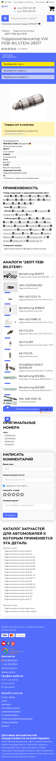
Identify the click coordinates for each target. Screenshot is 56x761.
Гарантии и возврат (11, 711)
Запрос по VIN (8, 672)
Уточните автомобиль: (9, 55)
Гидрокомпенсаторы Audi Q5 (18, 593)
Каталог (5, 726)
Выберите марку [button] (15, 70)
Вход (51, 2)
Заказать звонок (9, 668)
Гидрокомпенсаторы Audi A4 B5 (19, 557)
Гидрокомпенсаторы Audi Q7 (18, 596)
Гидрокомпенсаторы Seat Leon (19, 608)
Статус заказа (8, 697)
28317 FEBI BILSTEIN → (14, 134)
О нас (4, 700)
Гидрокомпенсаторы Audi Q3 (18, 590)
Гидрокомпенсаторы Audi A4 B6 (19, 560)
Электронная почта (13, 475)
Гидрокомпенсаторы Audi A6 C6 (19, 575)
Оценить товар (11, 490)
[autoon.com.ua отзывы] (12, 651)
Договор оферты (9, 715)
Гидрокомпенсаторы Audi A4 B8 (19, 566)
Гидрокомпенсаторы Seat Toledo (20, 611)
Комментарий (11, 500)
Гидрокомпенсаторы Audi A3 (18, 554)
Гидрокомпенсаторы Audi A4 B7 (19, 563)
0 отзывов (22, 49)
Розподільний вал (27, 402)
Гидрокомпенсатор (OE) (30, 311)
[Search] (51, 18)
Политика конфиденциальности (16, 718)
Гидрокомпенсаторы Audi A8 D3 (19, 584)
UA (5, 2)
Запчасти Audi (10, 548)
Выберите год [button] (13, 64)
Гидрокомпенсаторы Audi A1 (17, 551)
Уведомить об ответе (16, 486)
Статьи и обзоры (9, 722)
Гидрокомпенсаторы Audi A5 (18, 572)
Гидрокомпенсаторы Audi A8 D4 (19, 587)
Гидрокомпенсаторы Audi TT (18, 599)
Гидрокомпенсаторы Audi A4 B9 (19, 569)
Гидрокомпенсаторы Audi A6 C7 (19, 578)
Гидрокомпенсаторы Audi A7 (18, 581)
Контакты (40, 2)
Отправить (10, 515)
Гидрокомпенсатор (28, 288)
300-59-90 (26, 7)
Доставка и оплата (23, 2)
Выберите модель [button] (16, 77)
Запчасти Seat (10, 605)
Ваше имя (8, 464)
